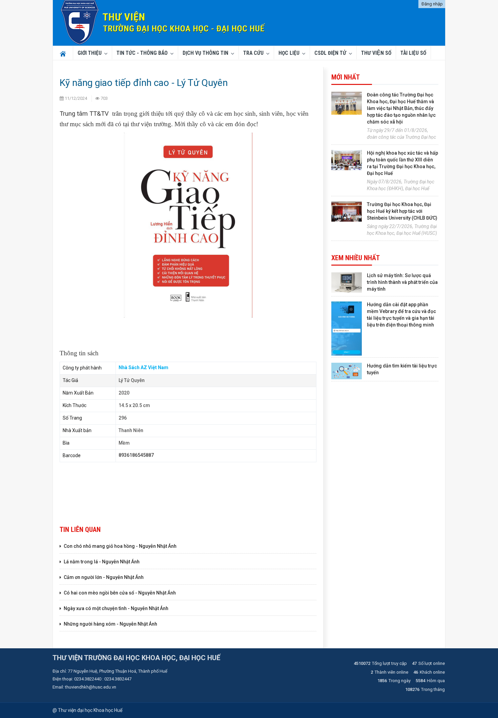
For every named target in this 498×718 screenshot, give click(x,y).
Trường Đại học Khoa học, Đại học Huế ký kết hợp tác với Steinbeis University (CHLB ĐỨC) (402, 211)
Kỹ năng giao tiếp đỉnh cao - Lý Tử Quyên (144, 82)
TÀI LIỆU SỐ (413, 53)
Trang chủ (61, 53)
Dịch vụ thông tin (205, 53)
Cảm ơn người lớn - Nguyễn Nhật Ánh (104, 577)
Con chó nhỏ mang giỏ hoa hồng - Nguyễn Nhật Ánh (120, 546)
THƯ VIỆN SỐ (376, 53)
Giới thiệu (90, 53)
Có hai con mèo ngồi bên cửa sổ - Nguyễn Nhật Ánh (120, 593)
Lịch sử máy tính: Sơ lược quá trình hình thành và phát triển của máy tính (402, 282)
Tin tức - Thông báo (142, 53)
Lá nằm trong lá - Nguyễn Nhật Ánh (102, 561)
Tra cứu (253, 53)
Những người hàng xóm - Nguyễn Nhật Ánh (110, 624)
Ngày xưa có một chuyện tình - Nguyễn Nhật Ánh (116, 608)
